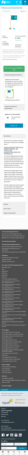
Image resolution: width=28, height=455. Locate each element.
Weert (3, 269)
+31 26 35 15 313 (6, 420)
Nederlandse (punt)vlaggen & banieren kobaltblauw (14, 252)
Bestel (14, 125)
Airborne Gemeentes (7, 372)
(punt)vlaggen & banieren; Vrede (9, 340)
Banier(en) (4, 376)
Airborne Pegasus (6, 368)
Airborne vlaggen (6, 364)
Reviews (6, 204)
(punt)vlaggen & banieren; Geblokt (10, 353)
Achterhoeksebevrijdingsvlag (9, 366)
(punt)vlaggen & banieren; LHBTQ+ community (12, 334)
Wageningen (5, 275)
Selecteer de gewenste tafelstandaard (11, 107)
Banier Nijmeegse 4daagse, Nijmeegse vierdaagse (13, 380)
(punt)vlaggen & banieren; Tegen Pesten (11, 359)
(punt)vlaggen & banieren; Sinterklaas (10, 345)
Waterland (4, 277)
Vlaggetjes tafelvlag (6, 259)
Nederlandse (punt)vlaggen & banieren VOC (12, 246)
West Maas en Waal (6, 267)
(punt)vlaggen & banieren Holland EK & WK (12, 342)
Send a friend (7, 208)
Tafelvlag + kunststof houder (8, 261)
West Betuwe (5, 271)
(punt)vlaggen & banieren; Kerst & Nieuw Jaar (12, 336)
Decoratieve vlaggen (6, 385)
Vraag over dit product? (10, 213)
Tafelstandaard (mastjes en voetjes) (10, 257)
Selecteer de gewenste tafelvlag (13, 75)
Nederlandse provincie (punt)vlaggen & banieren (13, 235)
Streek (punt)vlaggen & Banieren (9, 279)
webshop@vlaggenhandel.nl (8, 422)
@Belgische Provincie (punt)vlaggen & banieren (13, 237)
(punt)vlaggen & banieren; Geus (9, 357)
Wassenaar (4, 273)
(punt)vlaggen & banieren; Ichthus (10, 343)
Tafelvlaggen (5, 255)
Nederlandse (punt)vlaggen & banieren (11, 244)
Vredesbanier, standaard (7, 378)
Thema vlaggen (5, 330)
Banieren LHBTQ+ (6, 382)
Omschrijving (7, 136)
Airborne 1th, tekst (6, 370)
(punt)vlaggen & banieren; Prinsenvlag (11, 332)
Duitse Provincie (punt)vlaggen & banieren (12, 233)
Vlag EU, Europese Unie (7, 338)
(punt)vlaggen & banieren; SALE (9, 361)
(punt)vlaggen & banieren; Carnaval (10, 347)
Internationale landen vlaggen (9, 241)
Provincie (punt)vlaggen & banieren (10, 231)
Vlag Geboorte (5, 355)
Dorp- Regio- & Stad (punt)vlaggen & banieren (12, 265)
